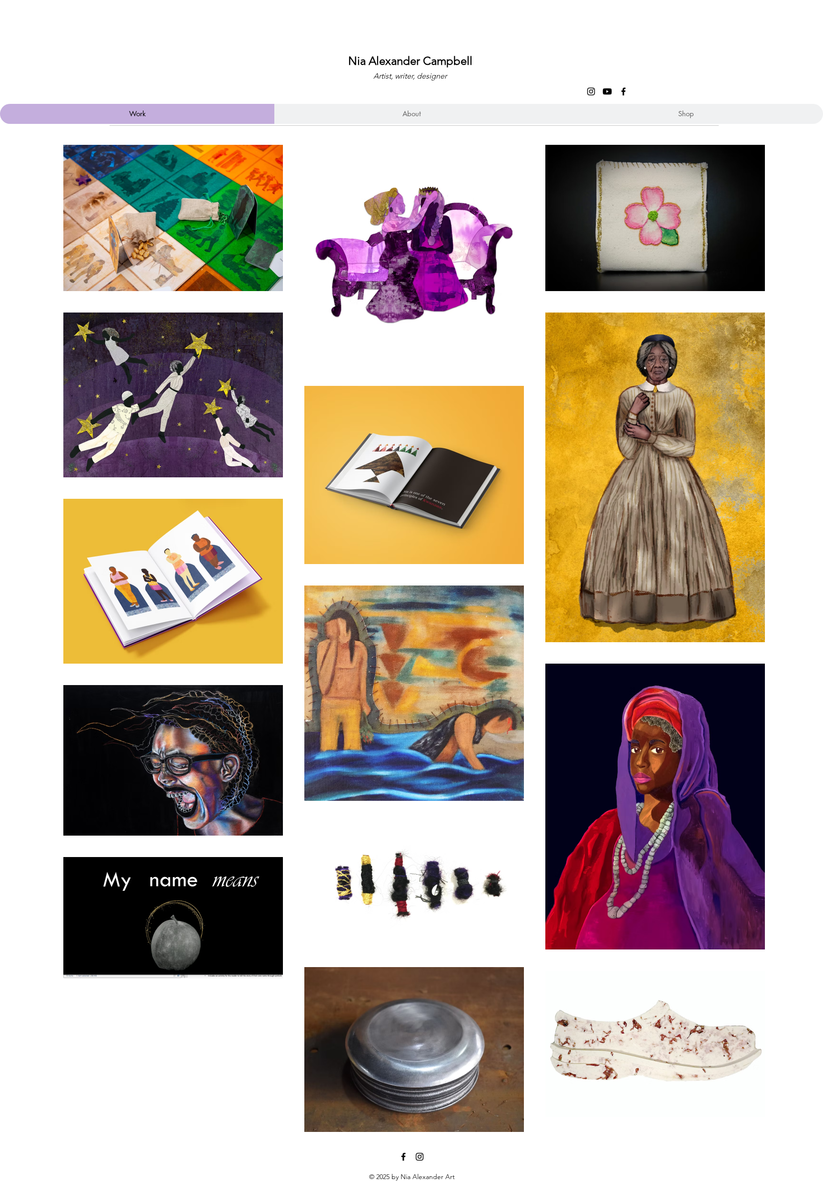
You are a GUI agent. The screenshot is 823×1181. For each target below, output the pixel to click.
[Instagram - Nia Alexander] (591, 91)
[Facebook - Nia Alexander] (623, 91)
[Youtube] (607, 91)
